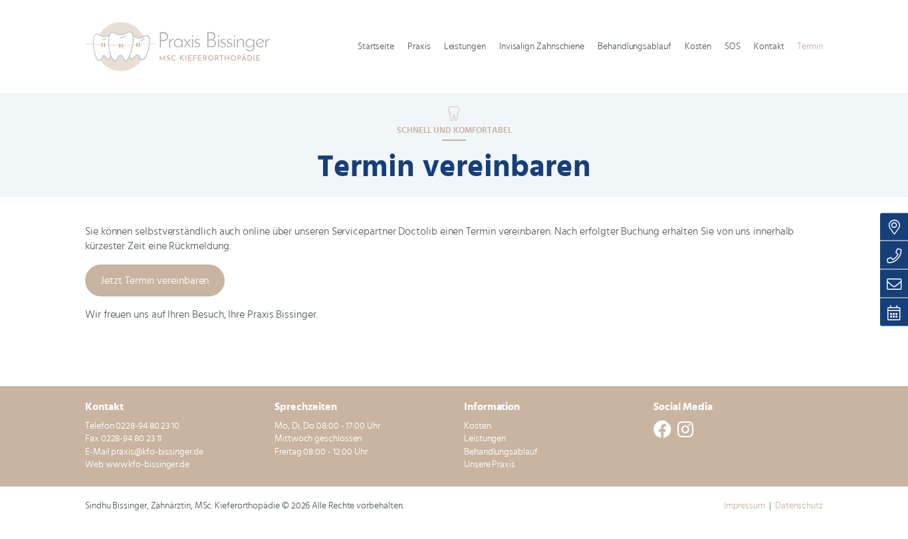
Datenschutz (799, 505)
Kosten (477, 426)
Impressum (744, 505)
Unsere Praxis (489, 464)
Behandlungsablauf (501, 452)
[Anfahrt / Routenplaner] (894, 227)
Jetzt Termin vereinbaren (154, 280)
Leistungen (485, 438)
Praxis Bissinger (183, 46)
